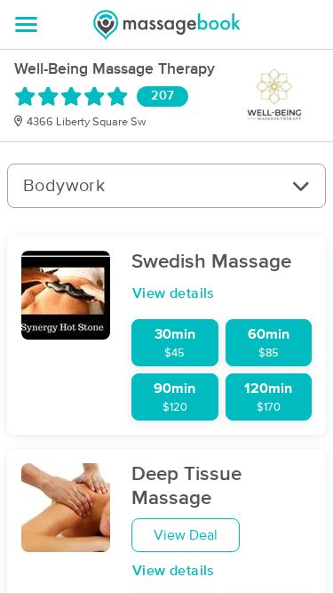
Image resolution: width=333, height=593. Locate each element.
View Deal (186, 535)
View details (173, 293)
